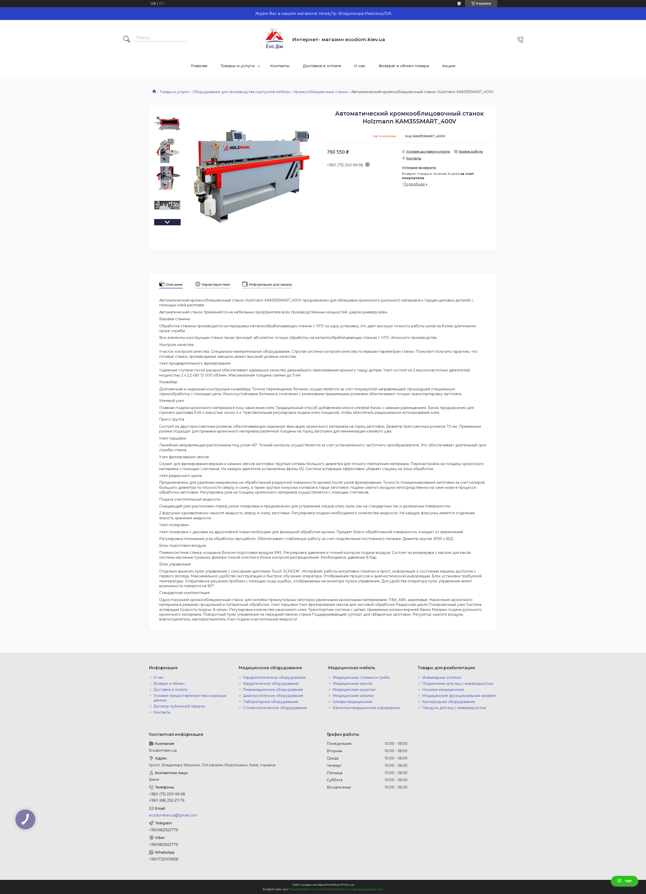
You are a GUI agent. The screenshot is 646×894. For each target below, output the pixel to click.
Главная (199, 65)
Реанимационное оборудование (273, 689)
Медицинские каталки (353, 695)
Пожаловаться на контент (308, 889)
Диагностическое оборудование (273, 695)
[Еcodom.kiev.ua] (274, 39)
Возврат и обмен (168, 683)
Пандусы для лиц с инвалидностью (454, 708)
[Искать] (126, 39)
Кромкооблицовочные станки (320, 92)
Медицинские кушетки (354, 689)
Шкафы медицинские (352, 701)
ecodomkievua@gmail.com (173, 815)
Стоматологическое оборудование (275, 708)
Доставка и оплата (322, 65)
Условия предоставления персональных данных (189, 697)
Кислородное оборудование (448, 701)
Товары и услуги (238, 65)
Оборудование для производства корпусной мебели (241, 92)
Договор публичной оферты (179, 706)
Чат (628, 881)
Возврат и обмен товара (404, 65)
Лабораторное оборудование (270, 701)
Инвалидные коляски (441, 677)
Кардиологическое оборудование (274, 677)
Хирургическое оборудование (271, 683)
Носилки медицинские (443, 689)
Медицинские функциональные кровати (459, 695)
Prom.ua (347, 884)
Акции (448, 65)
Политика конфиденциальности (357, 889)
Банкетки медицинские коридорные (366, 708)
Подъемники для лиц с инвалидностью (457, 683)
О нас (360, 65)
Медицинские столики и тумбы (361, 677)
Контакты (280, 65)
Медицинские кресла (352, 683)
